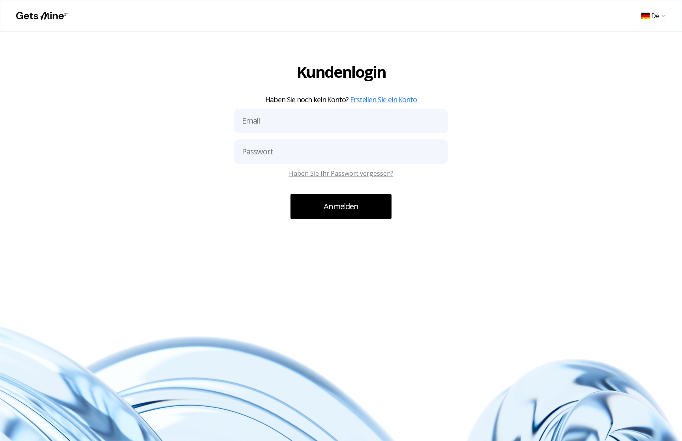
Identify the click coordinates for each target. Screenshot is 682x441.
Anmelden (341, 206)
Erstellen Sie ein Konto (383, 99)
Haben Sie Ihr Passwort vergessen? (341, 173)
